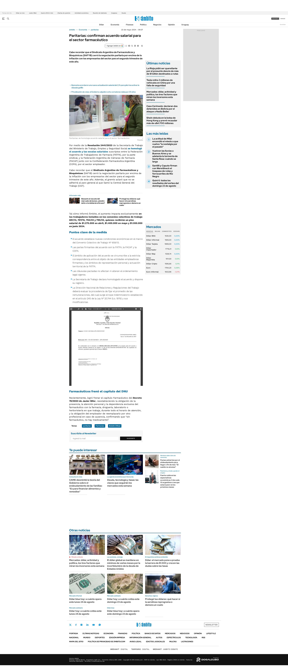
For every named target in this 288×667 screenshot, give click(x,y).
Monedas (149, 231)
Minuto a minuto (77, 557)
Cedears (176, 231)
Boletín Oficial (114, 426)
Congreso (114, 13)
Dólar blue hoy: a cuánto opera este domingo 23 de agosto (123, 612)
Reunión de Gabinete (100, 13)
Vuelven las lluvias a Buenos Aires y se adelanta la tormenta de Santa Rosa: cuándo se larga (165, 156)
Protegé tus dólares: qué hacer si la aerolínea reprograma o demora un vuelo (130, 202)
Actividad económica (81, 13)
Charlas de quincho (63, 13)
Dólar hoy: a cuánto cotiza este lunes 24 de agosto (85, 612)
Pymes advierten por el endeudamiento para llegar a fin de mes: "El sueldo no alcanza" (170, 463)
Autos (159, 637)
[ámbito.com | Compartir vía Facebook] (129, 46)
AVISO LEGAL (136, 641)
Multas (173, 641)
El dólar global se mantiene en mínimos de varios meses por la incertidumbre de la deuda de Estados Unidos (123, 564)
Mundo (86, 637)
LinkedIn (87, 625)
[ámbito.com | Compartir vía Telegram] (138, 46)
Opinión (171, 24)
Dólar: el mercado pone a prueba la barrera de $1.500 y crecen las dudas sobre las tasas (162, 563)
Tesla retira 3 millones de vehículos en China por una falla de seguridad (160, 83)
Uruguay (185, 24)
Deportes (100, 637)
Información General (140, 637)
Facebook (75, 625)
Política (143, 24)
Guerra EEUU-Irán (47, 13)
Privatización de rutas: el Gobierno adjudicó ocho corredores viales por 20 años (103, 92)
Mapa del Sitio (76, 641)
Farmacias (100, 426)
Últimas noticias (90, 633)
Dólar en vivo (20, 13)
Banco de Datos (152, 633)
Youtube (93, 625)
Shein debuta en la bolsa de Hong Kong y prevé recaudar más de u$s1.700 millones (161, 120)
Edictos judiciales (155, 641)
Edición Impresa (117, 637)
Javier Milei (32, 13)
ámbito (72, 30)
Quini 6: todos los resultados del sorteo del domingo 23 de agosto (165, 183)
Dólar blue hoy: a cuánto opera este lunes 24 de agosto (85, 600)
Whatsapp (100, 625)
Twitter (70, 625)
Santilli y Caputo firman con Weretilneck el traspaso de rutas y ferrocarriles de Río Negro (164, 171)
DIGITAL (119, 649)
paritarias (95, 30)
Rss (203, 637)
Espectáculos (174, 637)
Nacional (74, 637)
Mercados (170, 633)
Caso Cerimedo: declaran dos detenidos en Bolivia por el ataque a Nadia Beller (162, 109)
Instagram (81, 625)
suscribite (275, 18)
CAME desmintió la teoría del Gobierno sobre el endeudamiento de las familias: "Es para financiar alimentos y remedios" (85, 485)
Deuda (124, 13)
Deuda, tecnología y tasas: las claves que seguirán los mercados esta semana (122, 482)
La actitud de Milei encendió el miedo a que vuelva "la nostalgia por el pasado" (165, 142)
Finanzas (129, 24)
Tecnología (191, 637)
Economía (115, 24)
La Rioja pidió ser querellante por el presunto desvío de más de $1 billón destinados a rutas (162, 71)
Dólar (101, 24)
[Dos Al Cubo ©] (208, 659)
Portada (73, 633)
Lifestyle (211, 633)
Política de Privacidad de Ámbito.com (106, 641)
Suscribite (131, 438)
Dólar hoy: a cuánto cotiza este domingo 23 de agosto (123, 600)
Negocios (157, 24)
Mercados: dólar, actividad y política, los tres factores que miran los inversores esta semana (161, 95)
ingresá (282, 18)
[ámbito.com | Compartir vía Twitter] (132, 46)
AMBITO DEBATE (165, 649)
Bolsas (157, 231)
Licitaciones (187, 641)
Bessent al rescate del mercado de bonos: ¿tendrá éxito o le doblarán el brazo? (93, 201)
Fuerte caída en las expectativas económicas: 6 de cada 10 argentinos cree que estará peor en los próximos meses (169, 481)
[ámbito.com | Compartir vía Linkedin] (135, 46)
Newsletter (283, 24)
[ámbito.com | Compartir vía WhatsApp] (126, 46)
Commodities (167, 231)
